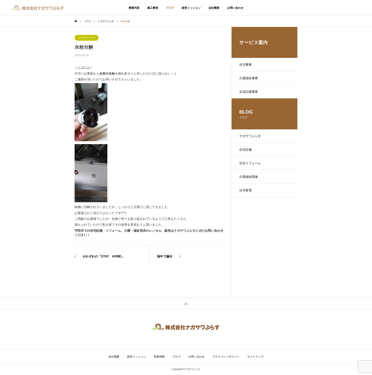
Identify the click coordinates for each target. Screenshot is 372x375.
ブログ (170, 7)
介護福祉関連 (248, 176)
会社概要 (213, 7)
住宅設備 (245, 149)
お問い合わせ (235, 7)
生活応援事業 (248, 91)
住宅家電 (245, 190)
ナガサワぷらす (86, 37)
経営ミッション (191, 7)
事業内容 (134, 7)
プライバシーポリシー (225, 356)
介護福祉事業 (248, 78)
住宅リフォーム (250, 163)
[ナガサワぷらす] (38, 7)
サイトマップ (255, 356)
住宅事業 (245, 64)
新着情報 (159, 356)
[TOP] (186, 303)
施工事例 (152, 7)
